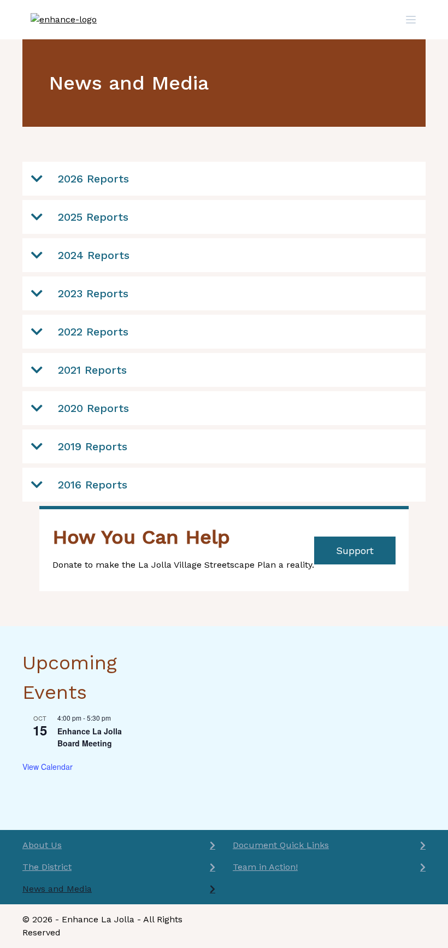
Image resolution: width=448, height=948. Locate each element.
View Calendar (47, 766)
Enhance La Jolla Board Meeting (89, 737)
